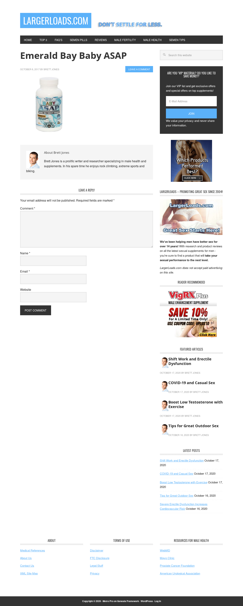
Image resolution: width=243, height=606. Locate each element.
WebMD (165, 550)
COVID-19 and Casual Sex (191, 382)
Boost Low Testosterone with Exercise (195, 404)
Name (25, 253)
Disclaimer (96, 550)
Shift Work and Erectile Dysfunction (189, 361)
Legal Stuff (96, 565)
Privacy (94, 573)
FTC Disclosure (99, 558)
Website (25, 289)
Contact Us (27, 565)
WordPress (147, 601)
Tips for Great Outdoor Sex (193, 425)
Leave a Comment (139, 69)
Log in (158, 601)
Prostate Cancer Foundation (177, 565)
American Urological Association (180, 573)
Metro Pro (108, 601)
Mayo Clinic (167, 558)
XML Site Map (29, 573)
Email (25, 271)
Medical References (32, 550)
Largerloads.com (55, 20)
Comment (27, 208)
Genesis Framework (128, 601)
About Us (26, 558)
